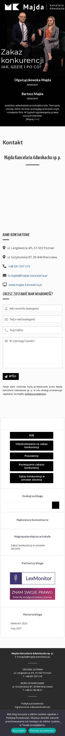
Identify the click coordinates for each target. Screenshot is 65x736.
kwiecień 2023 (19, 623)
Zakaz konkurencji (22, 56)
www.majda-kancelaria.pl (25, 285)
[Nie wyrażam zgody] (60, 723)
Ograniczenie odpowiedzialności (32, 707)
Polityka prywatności (32, 703)
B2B (31, 435)
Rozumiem (19, 730)
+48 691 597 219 (19, 266)
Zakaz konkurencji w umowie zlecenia (32, 478)
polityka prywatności (35, 393)
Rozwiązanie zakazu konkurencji (31, 466)
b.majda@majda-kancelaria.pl (27, 276)
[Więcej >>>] (32, 119)
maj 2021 (16, 628)
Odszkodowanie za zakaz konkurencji (32, 445)
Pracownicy (32, 456)
